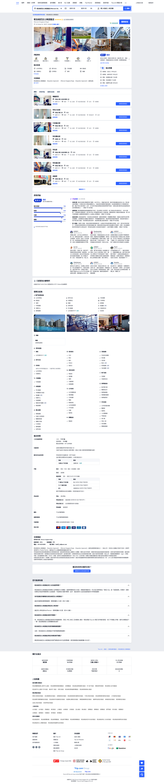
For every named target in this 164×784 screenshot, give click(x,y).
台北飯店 (34, 709)
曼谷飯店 (84, 709)
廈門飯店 (108, 709)
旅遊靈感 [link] (97, 3)
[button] (126, 3)
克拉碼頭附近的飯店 (50, 696)
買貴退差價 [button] (115, 23)
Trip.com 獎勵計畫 (116, 3)
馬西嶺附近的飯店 (121, 699)
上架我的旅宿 (77, 745)
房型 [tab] (35, 92)
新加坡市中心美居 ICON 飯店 (40, 689)
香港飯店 (59, 713)
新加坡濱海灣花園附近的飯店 (75, 696)
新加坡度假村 (36, 719)
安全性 (76, 748)
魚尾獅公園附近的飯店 (72, 699)
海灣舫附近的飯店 (110, 699)
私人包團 (67, 3)
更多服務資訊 (36, 742)
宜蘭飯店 (102, 709)
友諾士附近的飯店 (37, 702)
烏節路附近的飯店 (61, 696)
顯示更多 (36, 83)
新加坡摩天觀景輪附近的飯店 (40, 699)
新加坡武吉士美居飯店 (44, 19)
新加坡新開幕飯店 (75, 719)
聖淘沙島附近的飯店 (37, 696)
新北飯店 (114, 709)
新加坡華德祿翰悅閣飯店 (57, 686)
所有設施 (36, 74)
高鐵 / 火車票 (31, 3)
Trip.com (100, 649)
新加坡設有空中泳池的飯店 (88, 719)
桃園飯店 (121, 709)
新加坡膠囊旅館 (45, 719)
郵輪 (81, 3)
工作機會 (55, 742)
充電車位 (70, 300)
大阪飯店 (71, 709)
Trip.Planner (88, 3)
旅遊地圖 (106, 3)
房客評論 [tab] (42, 92)
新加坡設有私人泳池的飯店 (104, 719)
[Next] (129, 322)
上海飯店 (59, 709)
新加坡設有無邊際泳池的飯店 (56, 723)
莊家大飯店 (61, 689)
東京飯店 (53, 709)
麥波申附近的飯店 (48, 702)
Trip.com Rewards (79, 739)
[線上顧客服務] (141, 774)
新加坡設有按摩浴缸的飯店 (120, 719)
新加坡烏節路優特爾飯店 (71, 689)
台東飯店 (34, 713)
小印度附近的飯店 (116, 696)
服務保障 (34, 739)
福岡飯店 (41, 713)
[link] (139, 2)
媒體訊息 (55, 739)
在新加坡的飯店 (112, 649)
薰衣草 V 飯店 (52, 689)
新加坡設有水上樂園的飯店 (39, 723)
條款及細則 (56, 745)
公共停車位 (39, 298)
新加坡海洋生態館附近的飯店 (57, 699)
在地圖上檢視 (103, 85)
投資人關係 (77, 736)
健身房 (37, 300)
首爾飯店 (90, 709)
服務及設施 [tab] (50, 92)
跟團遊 (75, 3)
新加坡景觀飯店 (55, 719)
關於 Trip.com (57, 736)
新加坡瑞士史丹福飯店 (111, 686)
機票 (23, 3)
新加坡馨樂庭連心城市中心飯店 (40, 686)
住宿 (17, 3)
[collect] (141, 762)
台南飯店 (65, 709)
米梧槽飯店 (68, 686)
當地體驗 (53, 3)
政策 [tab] (58, 92)
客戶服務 (34, 736)
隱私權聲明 (56, 748)
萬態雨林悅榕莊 (99, 686)
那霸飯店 (96, 709)
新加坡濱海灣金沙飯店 (86, 689)
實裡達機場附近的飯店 (86, 699)
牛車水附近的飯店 (89, 696)
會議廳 (102, 305)
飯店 (105, 649)
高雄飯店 (47, 709)
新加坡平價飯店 (64, 719)
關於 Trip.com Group (58, 751)
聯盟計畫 (76, 742)
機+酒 (60, 3)
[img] (52, 39)
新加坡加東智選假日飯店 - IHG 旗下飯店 (83, 686)
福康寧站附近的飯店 (98, 699)
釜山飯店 (78, 709)
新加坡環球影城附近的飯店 (102, 696)
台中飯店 (41, 709)
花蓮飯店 (47, 713)
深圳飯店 (53, 713)
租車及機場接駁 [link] (42, 3)
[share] (141, 768)
